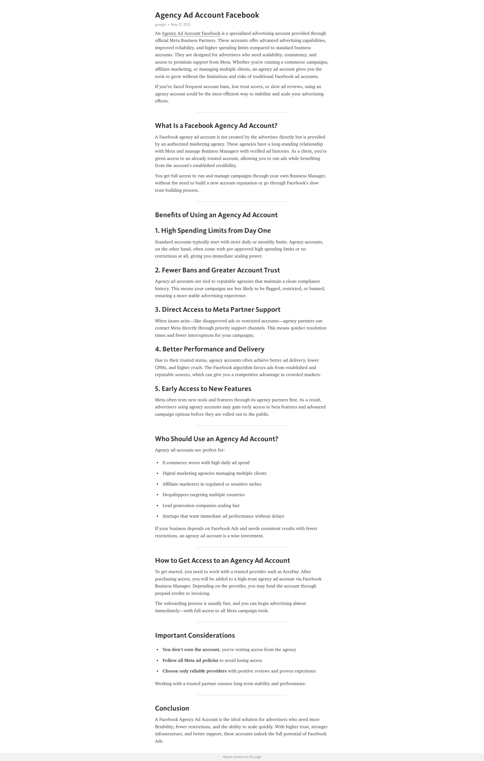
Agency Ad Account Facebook (191, 33)
